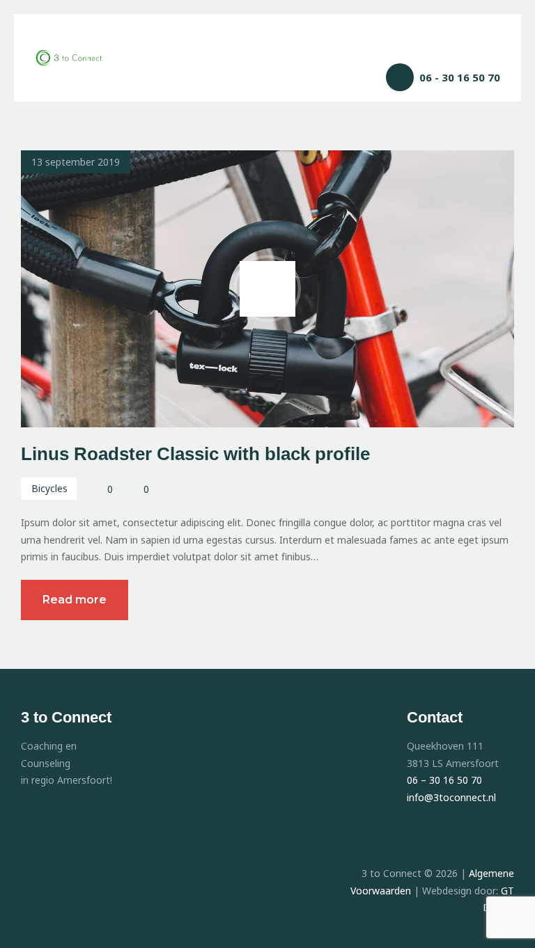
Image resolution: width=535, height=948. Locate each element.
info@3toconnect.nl (453, 797)
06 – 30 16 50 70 (444, 780)
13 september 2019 (75, 161)
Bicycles (49, 488)
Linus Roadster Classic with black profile (195, 453)
